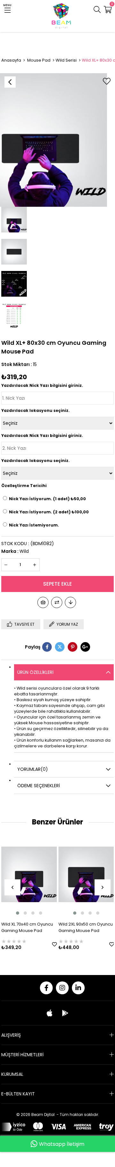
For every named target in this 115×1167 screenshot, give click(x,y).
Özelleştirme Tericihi (24, 485)
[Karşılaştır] (56, 602)
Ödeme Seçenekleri (38, 785)
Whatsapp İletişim (61, 1144)
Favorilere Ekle (48, 944)
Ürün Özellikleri (35, 672)
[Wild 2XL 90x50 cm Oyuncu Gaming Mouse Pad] (80, 874)
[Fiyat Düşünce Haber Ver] (70, 602)
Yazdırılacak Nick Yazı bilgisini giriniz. (42, 385)
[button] (12, 913)
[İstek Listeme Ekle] (43, 602)
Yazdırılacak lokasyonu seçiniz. (35, 410)
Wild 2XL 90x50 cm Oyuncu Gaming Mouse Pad (80, 927)
